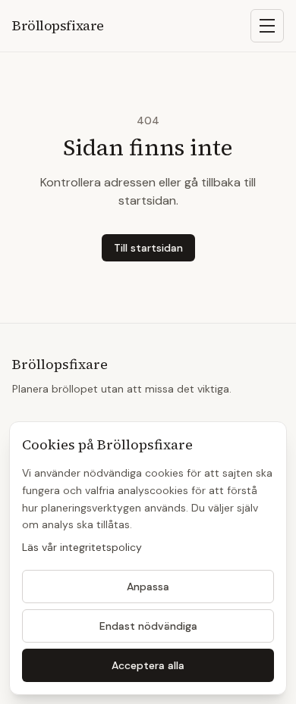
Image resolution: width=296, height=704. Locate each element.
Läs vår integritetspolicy (82, 547)
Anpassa (148, 586)
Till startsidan (148, 248)
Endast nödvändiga (148, 626)
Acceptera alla (148, 665)
